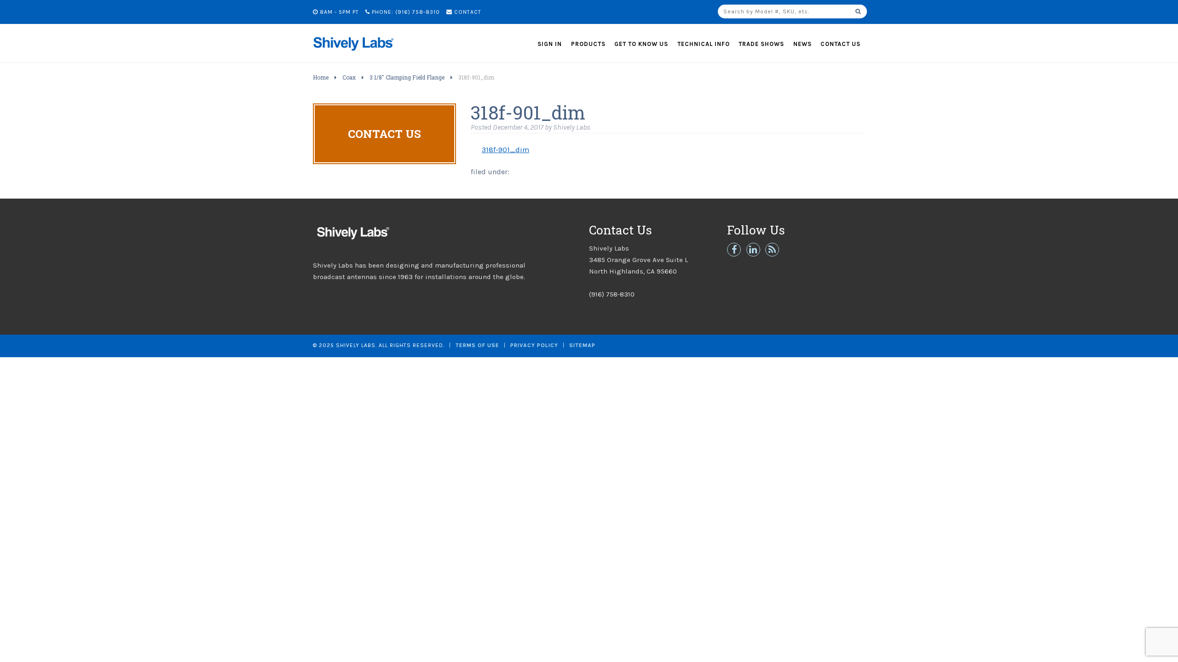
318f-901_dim (505, 149)
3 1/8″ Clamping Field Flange (407, 77)
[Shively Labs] (353, 53)
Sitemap (582, 345)
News (802, 43)
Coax (349, 77)
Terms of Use (477, 345)
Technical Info (703, 43)
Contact (466, 12)
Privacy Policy (534, 345)
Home (321, 77)
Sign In (549, 43)
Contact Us (840, 43)
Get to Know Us (641, 43)
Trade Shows (761, 43)
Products (588, 43)
